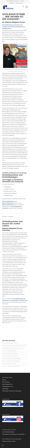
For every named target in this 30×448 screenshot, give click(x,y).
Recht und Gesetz (6, 382)
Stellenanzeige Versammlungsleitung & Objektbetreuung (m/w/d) (13, 345)
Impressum (11, 3)
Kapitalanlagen (5, 388)
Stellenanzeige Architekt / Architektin (9, 363)
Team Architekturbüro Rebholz (8, 431)
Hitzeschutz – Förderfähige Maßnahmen (9, 350)
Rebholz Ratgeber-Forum (7, 384)
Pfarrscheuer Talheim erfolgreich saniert (9, 343)
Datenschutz (19, 3)
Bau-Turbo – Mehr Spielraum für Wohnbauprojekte (11, 360)
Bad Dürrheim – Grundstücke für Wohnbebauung (10, 366)
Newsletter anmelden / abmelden (8, 441)
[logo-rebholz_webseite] (12, 7)
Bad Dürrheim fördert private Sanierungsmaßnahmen (11, 358)
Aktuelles (4, 379)
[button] (2, 445)
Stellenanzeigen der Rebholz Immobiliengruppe (11, 390)
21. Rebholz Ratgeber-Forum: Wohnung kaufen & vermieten (12, 348)
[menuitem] (22, 7)
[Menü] (26, 7)
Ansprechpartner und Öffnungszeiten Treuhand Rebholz (13, 434)
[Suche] (22, 7)
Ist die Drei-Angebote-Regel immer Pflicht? (10, 355)
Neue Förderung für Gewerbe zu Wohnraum (10, 353)
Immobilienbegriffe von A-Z (7, 386)
